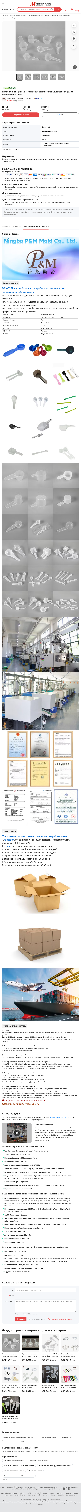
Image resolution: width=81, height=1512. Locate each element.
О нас (2, 1487)
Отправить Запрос (21, 115)
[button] (3, 3)
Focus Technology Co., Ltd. (38, 1499)
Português (68, 1493)
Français (44, 1493)
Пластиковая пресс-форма (11, 1437)
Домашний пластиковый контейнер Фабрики (19, 1466)
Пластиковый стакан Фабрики (14, 1461)
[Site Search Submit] (58, 9)
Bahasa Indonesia (71, 1495)
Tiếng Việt (60, 1495)
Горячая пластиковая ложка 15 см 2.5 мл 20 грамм (29, 1356)
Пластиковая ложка (35, 1471)
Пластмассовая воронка (10, 1441)
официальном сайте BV (58, 1117)
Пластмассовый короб (48, 1437)
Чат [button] (61, 115)
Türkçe (53, 1495)
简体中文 (22, 1493)
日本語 (37, 1493)
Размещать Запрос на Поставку (60, 1319)
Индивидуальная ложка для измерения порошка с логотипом (10, 1418)
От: (13, 1290)
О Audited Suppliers (34, 1489)
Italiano (76, 1493)
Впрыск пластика (27, 1437)
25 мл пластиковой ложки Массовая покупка (19, 1476)
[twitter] (69, 1489)
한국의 (17, 1495)
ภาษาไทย (45, 1495)
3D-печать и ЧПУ (65, 1437)
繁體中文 (29, 1493)
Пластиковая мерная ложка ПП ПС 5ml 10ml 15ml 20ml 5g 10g (9, 1356)
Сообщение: (9, 1301)
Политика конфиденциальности (47, 1487)
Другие (23, 1441)
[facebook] (64, 1489)
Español (52, 1493)
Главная (5, 15)
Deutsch (59, 1493)
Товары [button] (21, 9)
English (14, 1493)
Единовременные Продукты (61, 15)
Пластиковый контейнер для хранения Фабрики (55, 1466)
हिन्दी (39, 1495)
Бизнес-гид (57, 1489)
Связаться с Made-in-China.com (69, 1487)
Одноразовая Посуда (9, 18)
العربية (23, 1495)
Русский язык (8, 1495)
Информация (47, 1489)
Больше (5, 1480)
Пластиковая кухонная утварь (14, 1471)
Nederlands (31, 1495)
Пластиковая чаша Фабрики (38, 1461)
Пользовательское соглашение (25, 1487)
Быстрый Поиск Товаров (18, 1489)
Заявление (10, 1487)
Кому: (12, 1296)
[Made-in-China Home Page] (40, 4)
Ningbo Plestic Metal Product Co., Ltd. (19, 98)
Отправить (20, 1319)
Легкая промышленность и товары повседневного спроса (29, 15)
